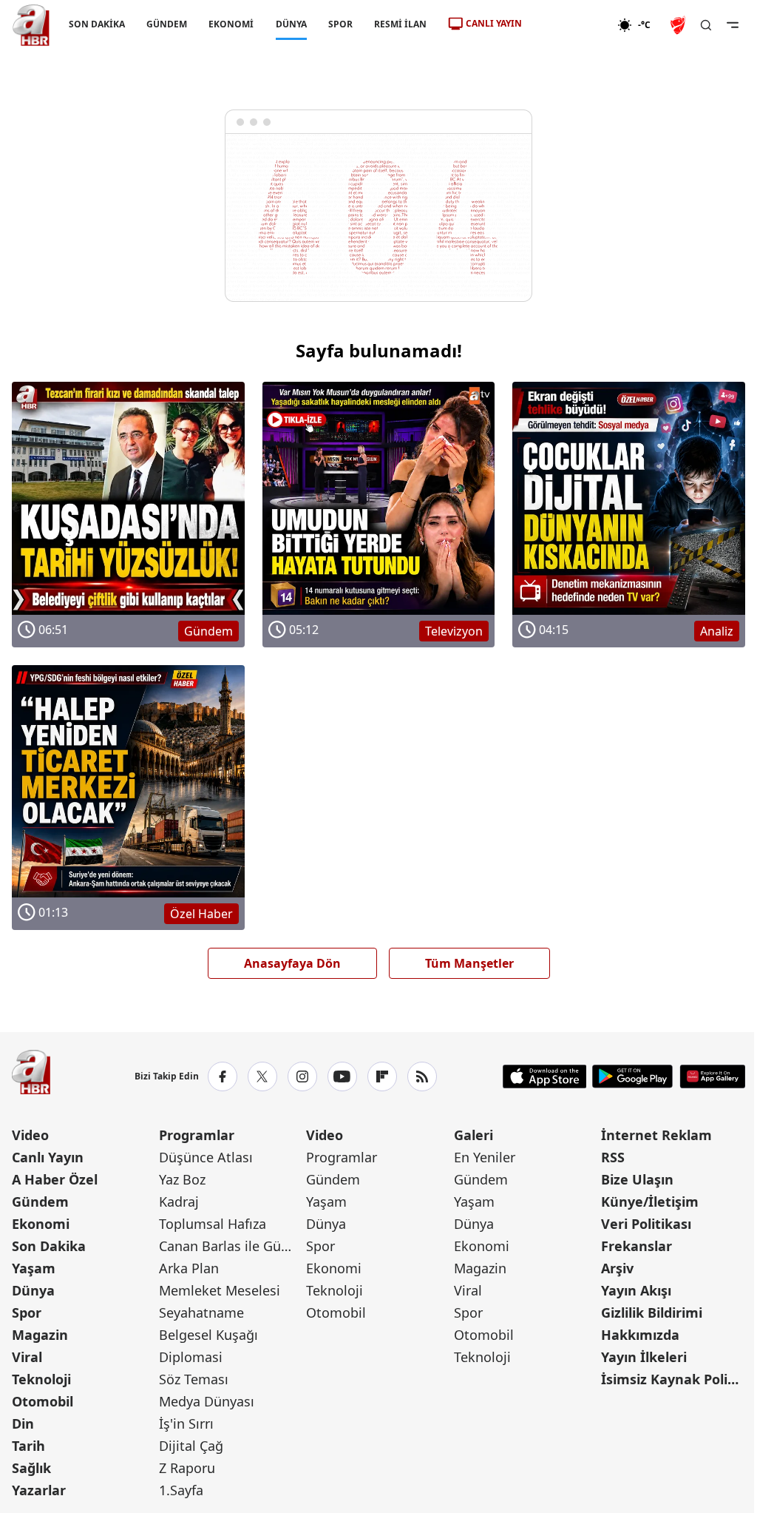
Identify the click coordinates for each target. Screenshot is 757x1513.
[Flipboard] (382, 1076)
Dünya (33, 1290)
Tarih (28, 1446)
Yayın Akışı (636, 1290)
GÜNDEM (166, 24)
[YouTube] (342, 1076)
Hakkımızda (640, 1335)
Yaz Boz (182, 1179)
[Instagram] (302, 1076)
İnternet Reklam (656, 1135)
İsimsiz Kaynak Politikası (673, 1379)
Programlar (196, 1135)
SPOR (340, 24)
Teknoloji (41, 1379)
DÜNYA (291, 24)
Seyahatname (201, 1312)
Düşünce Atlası (206, 1157)
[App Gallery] (712, 1076)
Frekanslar (636, 1246)
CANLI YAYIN (494, 23)
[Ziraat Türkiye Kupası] (679, 25)
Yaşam (33, 1268)
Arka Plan (189, 1268)
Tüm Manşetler (469, 963)
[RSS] (422, 1076)
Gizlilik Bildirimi (651, 1312)
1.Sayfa (181, 1490)
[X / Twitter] (262, 1076)
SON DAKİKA (97, 24)
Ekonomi (40, 1224)
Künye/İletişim (650, 1201)
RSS (613, 1157)
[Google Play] (632, 1076)
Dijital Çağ (191, 1446)
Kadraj (179, 1201)
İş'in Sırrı (186, 1423)
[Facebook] (222, 1076)
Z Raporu (187, 1468)
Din (23, 1423)
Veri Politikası (646, 1224)
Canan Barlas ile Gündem (231, 1246)
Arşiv (617, 1268)
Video (30, 1135)
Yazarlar (39, 1490)
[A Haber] (31, 25)
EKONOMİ (231, 24)
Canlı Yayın (48, 1157)
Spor (26, 1312)
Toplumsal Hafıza (212, 1224)
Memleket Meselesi (219, 1290)
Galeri (473, 1135)
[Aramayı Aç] (706, 25)
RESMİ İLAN (400, 24)
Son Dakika (49, 1246)
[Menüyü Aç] (732, 25)
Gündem (40, 1201)
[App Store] (545, 1076)
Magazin (40, 1335)
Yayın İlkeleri (644, 1357)
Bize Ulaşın (637, 1179)
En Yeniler (484, 1157)
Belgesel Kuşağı (208, 1335)
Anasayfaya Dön (292, 963)
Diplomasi (191, 1357)
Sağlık (31, 1468)
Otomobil (42, 1401)
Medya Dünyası (206, 1401)
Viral (27, 1357)
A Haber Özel (55, 1179)
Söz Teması (193, 1379)
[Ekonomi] (569, 25)
